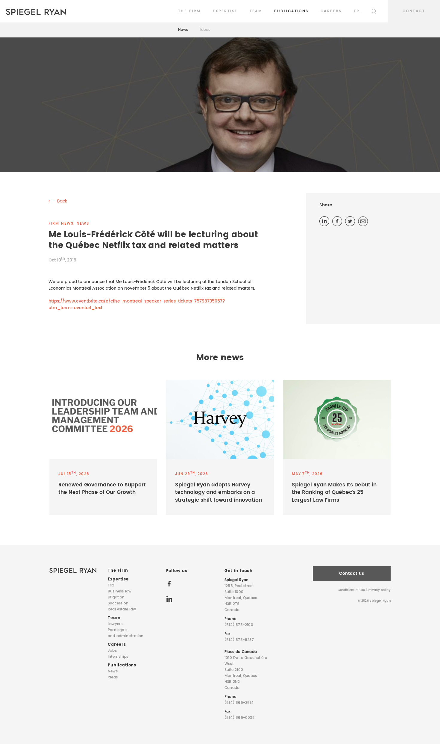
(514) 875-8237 (239, 640)
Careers (331, 11)
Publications (291, 11)
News (183, 30)
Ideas (205, 30)
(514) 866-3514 (239, 703)
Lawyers (115, 624)
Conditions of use (351, 590)
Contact (414, 11)
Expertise (225, 11)
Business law (119, 591)
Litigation (116, 597)
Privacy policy (379, 590)
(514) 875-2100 (238, 625)
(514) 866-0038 (239, 718)
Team (256, 11)
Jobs (112, 651)
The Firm (189, 11)
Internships (118, 657)
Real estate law (122, 609)
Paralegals (126, 633)
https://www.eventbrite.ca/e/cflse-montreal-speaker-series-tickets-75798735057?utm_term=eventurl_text (136, 304)
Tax (111, 585)
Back (61, 201)
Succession (118, 603)
